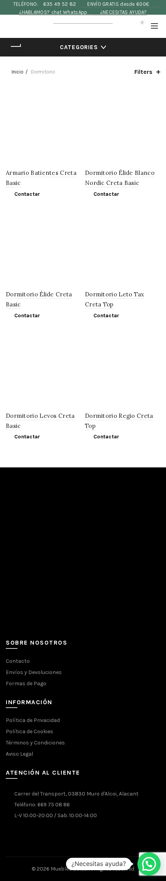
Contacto (18, 661)
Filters (143, 71)
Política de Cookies (29, 731)
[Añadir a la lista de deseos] (74, 94)
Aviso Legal (19, 754)
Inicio (18, 72)
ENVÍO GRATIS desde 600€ (118, 4)
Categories (79, 47)
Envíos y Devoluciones (34, 672)
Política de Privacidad (33, 720)
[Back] (15, 46)
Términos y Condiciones (35, 742)
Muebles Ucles (69, 869)
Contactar (27, 194)
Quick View (74, 108)
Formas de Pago (26, 683)
